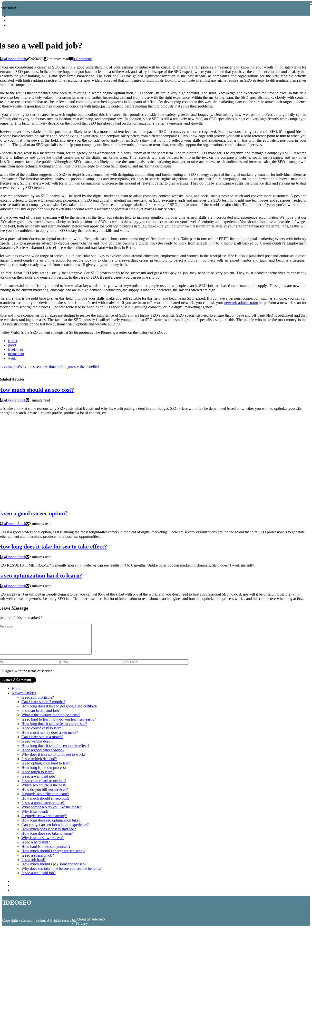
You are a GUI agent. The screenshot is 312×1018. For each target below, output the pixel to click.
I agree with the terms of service (27, 671)
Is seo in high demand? (39, 759)
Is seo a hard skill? (35, 842)
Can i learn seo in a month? (42, 737)
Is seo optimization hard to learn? (46, 763)
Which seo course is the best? (44, 785)
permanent (16, 354)
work (12, 358)
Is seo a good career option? (42, 750)
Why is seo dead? (35, 811)
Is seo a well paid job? (38, 776)
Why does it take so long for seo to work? (53, 754)
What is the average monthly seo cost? (50, 715)
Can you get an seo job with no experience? (55, 824)
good (12, 345)
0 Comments (82, 59)
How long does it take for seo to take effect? (55, 746)
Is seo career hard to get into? (43, 781)
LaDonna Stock (14, 59)
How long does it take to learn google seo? (54, 724)
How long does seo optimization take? (50, 820)
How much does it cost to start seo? (48, 829)
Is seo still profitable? (37, 697)
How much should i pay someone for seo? (53, 864)
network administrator (241, 303)
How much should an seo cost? (45, 798)
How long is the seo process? (43, 767)
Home (16, 688)
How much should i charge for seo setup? (53, 851)
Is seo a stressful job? (37, 855)
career (12, 341)
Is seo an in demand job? (40, 710)
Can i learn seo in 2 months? (43, 702)
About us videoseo (90, 919)
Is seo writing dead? (36, 741)
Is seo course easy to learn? (42, 728)
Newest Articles (24, 693)
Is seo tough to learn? (37, 772)
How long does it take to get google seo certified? (59, 706)
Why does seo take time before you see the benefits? (61, 868)
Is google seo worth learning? (44, 816)
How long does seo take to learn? (47, 833)
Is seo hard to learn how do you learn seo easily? (58, 719)
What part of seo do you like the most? (51, 807)
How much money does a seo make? (49, 732)
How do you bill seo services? (44, 789)
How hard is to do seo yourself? (45, 846)
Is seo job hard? (33, 860)
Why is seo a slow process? (42, 838)
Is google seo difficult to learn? (45, 794)
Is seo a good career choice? (43, 803)
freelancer (15, 349)
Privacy (82, 923)
